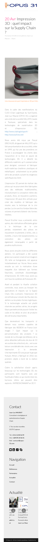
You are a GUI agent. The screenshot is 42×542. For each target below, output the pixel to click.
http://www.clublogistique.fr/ (16, 131)
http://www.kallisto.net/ (14, 135)
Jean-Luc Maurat (14, 523)
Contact (12, 482)
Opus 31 (9, 540)
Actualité (21, 36)
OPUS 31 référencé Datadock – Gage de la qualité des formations (17, 513)
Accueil (11, 465)
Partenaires (13, 473)
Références (13, 469)
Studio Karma (32, 540)
